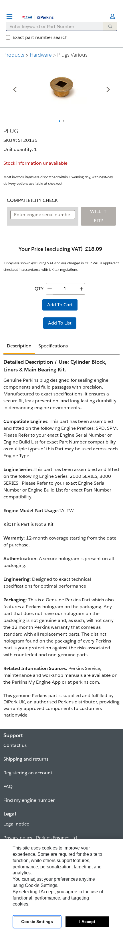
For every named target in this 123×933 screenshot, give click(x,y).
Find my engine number (29, 800)
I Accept (87, 921)
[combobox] (52, 26)
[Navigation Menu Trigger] (9, 16)
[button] (112, 16)
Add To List (60, 323)
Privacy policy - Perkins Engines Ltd (40, 838)
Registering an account (27, 773)
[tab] (19, 346)
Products (13, 54)
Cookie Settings (37, 921)
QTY (39, 289)
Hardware (41, 54)
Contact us (15, 745)
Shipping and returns (25, 759)
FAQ (8, 786)
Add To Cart (60, 305)
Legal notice (16, 824)
